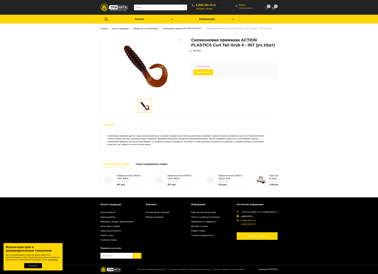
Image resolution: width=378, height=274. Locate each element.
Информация (207, 19)
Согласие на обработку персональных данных (189, 269)
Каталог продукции (110, 204)
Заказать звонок (204, 8)
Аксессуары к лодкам (110, 226)
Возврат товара (198, 231)
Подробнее (53, 260)
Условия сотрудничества (202, 235)
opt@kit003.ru (247, 216)
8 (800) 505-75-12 (206, 5)
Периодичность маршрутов (203, 222)
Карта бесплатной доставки (203, 212)
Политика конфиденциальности (151, 269)
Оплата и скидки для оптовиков (205, 217)
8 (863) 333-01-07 (248, 224)
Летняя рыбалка (107, 212)
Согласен (33, 265)
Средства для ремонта (110, 231)
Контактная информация (250, 204)
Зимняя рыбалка (107, 217)
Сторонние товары (108, 240)
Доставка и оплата (199, 226)
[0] (273, 8)
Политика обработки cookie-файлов (229, 269)
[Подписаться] (137, 256)
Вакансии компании (154, 217)
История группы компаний (157, 212)
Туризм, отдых (106, 235)
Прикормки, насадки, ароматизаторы (116, 222)
